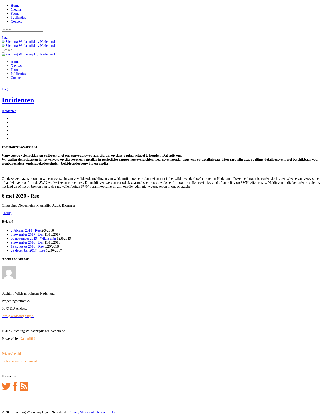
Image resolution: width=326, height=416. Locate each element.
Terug (7, 213)
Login (6, 37)
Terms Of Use (106, 412)
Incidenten (18, 100)
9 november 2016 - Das (27, 242)
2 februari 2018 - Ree (26, 230)
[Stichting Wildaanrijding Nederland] (28, 41)
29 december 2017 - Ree (28, 250)
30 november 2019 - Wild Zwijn (33, 238)
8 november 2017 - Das (27, 234)
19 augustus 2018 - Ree (27, 246)
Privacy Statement (81, 412)
